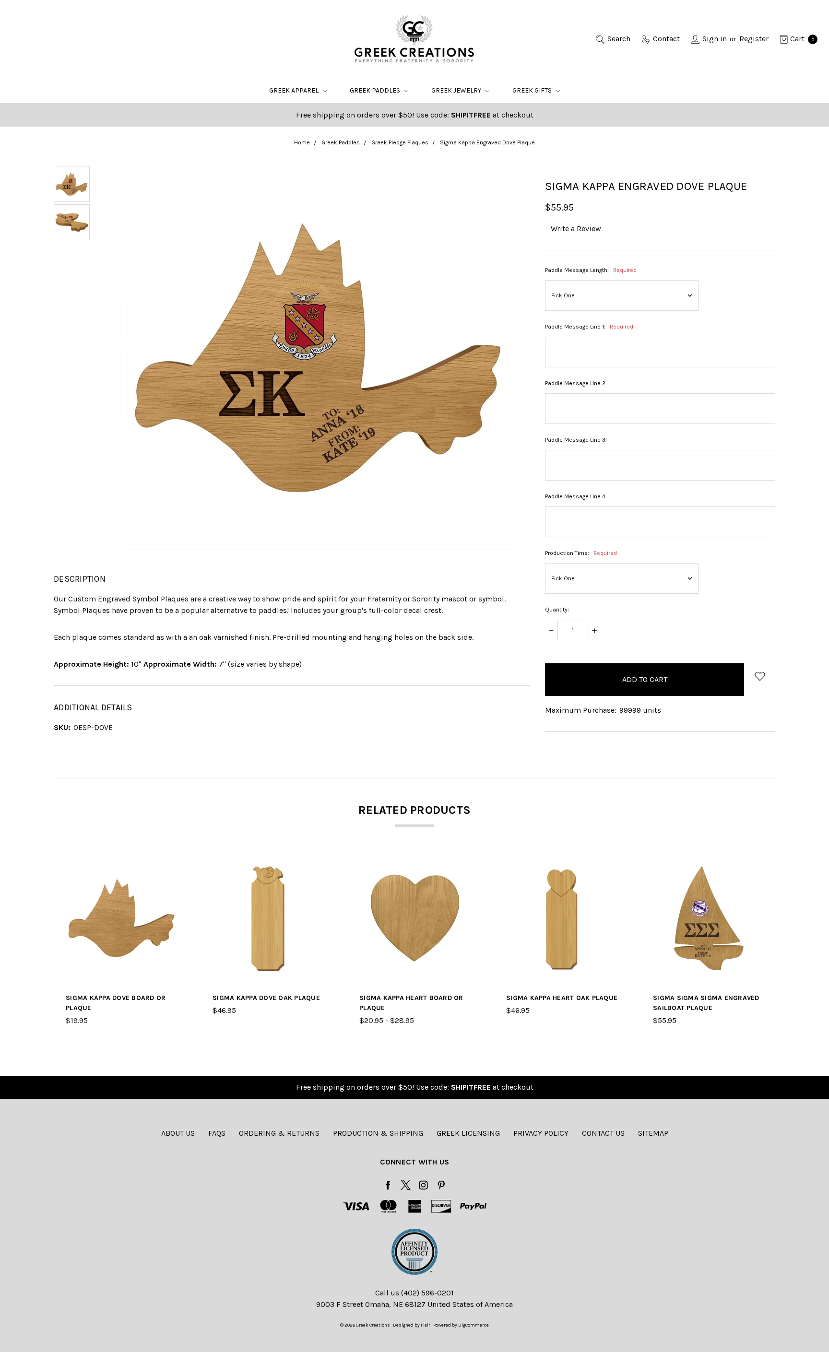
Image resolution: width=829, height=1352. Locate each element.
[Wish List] (171, 890)
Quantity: (557, 609)
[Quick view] (171, 868)
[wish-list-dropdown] (759, 676)
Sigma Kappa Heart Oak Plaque (561, 998)
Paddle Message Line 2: (576, 383)
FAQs (216, 1133)
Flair (425, 1325)
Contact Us (603, 1133)
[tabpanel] (121, 944)
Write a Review (576, 228)
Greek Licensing (468, 1133)
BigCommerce (473, 1325)
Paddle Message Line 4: (576, 496)
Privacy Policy (540, 1133)
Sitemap (653, 1133)
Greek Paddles (376, 90)
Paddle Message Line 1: (589, 326)
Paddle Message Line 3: (576, 439)
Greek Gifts (532, 90)
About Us (178, 1133)
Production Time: (581, 553)
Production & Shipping (378, 1133)
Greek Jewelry (457, 90)
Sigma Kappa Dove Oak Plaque (266, 998)
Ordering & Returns (279, 1133)
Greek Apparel (294, 90)
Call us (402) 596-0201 (414, 1292)
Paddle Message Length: (591, 270)
